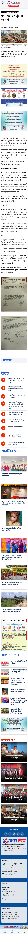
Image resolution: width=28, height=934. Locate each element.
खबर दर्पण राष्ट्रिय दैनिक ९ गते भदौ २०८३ (18, 662)
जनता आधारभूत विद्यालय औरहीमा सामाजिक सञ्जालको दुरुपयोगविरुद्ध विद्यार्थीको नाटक (12, 557)
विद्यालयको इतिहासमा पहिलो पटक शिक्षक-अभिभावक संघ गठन (12, 583)
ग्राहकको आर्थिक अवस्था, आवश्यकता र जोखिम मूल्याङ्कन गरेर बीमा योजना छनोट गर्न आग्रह (13, 503)
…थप (11, 851)
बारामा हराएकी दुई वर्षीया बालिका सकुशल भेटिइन (11, 529)
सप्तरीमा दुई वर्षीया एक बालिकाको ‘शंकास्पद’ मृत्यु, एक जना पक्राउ (12, 610)
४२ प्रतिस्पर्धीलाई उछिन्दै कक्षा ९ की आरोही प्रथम (12, 475)
